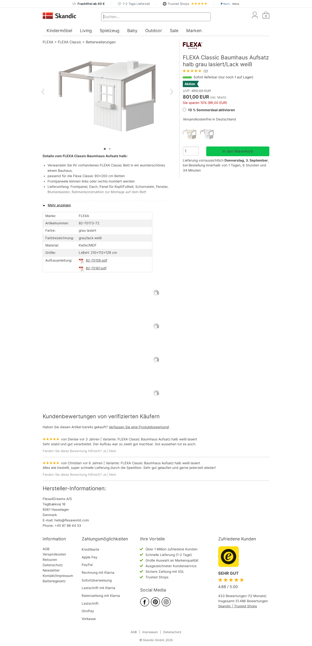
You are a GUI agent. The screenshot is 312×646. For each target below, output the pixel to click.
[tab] (105, 149)
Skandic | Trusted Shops (237, 606)
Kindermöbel (59, 30)
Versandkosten (54, 554)
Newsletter (51, 570)
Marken (194, 30)
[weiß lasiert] (191, 134)
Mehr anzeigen (59, 205)
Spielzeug (109, 30)
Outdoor (153, 30)
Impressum (150, 632)
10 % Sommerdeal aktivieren (211, 110)
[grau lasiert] (208, 134)
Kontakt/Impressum (58, 576)
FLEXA (48, 42)
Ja (104, 451)
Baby (132, 30)
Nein (112, 451)
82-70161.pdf (96, 268)
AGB (46, 549)
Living (86, 30)
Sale (174, 30)
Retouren (50, 560)
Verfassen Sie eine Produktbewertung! (139, 427)
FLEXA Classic (69, 42)
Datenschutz (53, 565)
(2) (195, 71)
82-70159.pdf (96, 260)
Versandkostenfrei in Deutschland (209, 119)
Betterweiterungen (101, 42)
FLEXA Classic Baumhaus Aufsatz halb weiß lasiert (157, 439)
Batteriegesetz (54, 581)
